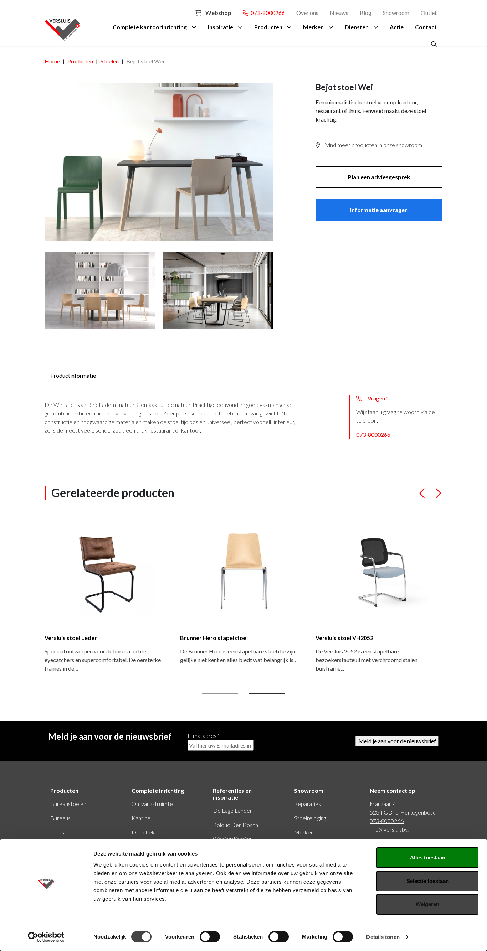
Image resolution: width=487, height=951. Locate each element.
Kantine (141, 818)
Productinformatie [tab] (73, 375)
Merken (313, 27)
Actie (397, 27)
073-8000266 (266, 12)
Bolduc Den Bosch (235, 824)
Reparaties (307, 803)
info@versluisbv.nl (391, 829)
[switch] (210, 936)
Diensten (357, 27)
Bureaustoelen (68, 803)
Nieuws (339, 12)
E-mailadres (204, 735)
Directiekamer (150, 832)
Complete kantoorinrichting (150, 27)
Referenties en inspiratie (232, 794)
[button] (422, 496)
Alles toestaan (427, 857)
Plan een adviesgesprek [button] (379, 177)
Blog (365, 12)
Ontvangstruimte (152, 803)
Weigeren (427, 904)
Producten (268, 27)
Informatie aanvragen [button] (379, 209)
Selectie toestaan (427, 881)
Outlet (429, 12)
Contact (426, 27)
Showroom (396, 12)
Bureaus (60, 818)
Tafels (57, 832)
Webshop (217, 12)
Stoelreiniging (310, 818)
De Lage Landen (233, 810)
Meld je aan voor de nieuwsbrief (397, 741)
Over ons (307, 12)
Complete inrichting (158, 790)
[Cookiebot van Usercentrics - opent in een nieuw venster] (46, 937)
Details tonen (382, 937)
